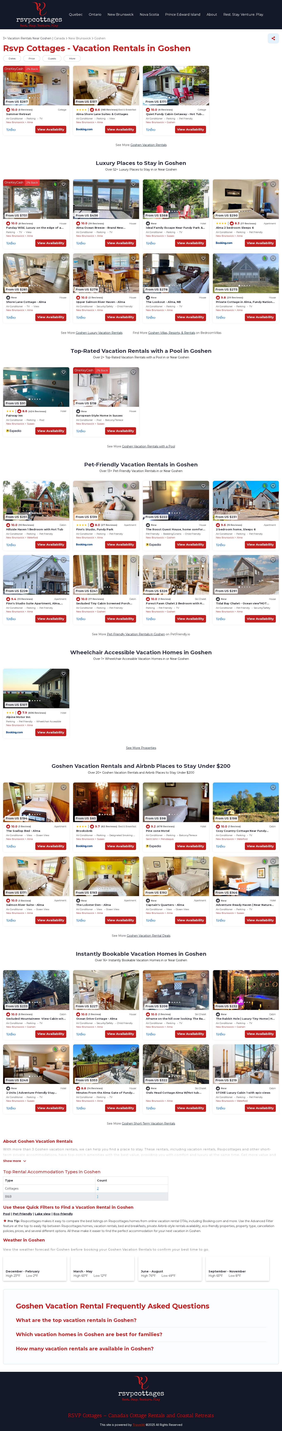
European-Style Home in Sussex (99, 415)
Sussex (170, 235)
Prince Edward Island (182, 14)
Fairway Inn (14, 415)
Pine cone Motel (157, 830)
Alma (30, 122)
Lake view (43, 1214)
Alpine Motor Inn (18, 717)
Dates (12, 58)
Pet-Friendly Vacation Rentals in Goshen (136, 634)
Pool (6, 1214)
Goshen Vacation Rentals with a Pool (148, 446)
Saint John (152, 839)
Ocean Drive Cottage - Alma (96, 1018)
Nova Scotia (149, 14)
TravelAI (139, 1424)
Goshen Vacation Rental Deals (148, 936)
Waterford (32, 537)
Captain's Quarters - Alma (165, 904)
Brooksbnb (84, 830)
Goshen (171, 122)
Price (32, 58)
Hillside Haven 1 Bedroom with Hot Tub (34, 529)
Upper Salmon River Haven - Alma (100, 302)
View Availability (50, 129)
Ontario (95, 14)
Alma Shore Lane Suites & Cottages (102, 114)
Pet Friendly (22, 1214)
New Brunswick (121, 14)
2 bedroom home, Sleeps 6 (236, 529)
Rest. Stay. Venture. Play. (243, 14)
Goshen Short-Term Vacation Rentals (148, 1123)
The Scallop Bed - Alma (23, 830)
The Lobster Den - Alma (93, 904)
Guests (52, 58)
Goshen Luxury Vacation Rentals (99, 333)
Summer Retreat (18, 114)
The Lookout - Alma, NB (163, 302)
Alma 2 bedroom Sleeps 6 (235, 227)
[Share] (273, 38)
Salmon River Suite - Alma (25, 904)
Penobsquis (167, 839)
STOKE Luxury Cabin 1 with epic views (243, 1092)
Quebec (76, 14)
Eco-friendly (63, 1214)
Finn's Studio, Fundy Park (95, 529)
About (212, 14)
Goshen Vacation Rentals (148, 145)
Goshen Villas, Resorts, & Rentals (171, 333)
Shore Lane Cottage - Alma (26, 302)
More (72, 58)
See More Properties (141, 748)
